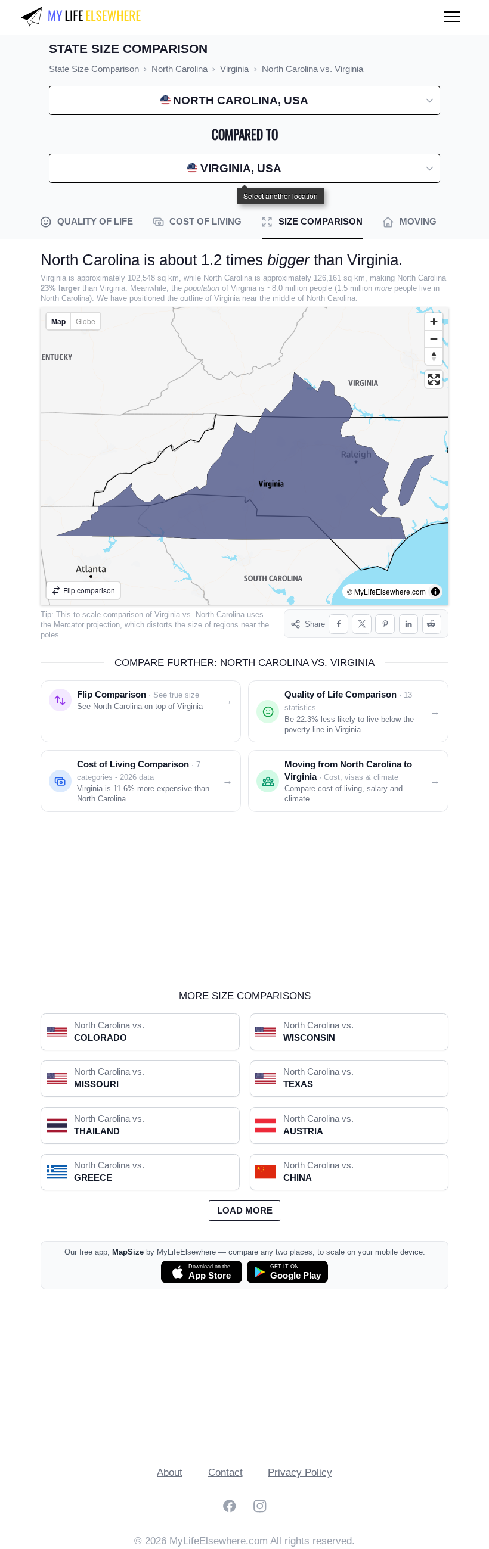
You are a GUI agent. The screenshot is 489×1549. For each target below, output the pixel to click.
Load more (245, 1210)
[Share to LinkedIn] (409, 624)
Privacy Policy (300, 1472)
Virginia (167, 614)
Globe (85, 321)
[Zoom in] (433, 321)
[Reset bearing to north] (433, 356)
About (169, 1472)
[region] (244, 456)
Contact (225, 1472)
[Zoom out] (433, 338)
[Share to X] (362, 624)
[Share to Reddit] (432, 624)
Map (58, 321)
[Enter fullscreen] (433, 379)
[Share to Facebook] (338, 624)
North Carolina (220, 614)
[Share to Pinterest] (385, 624)
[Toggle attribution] (435, 591)
